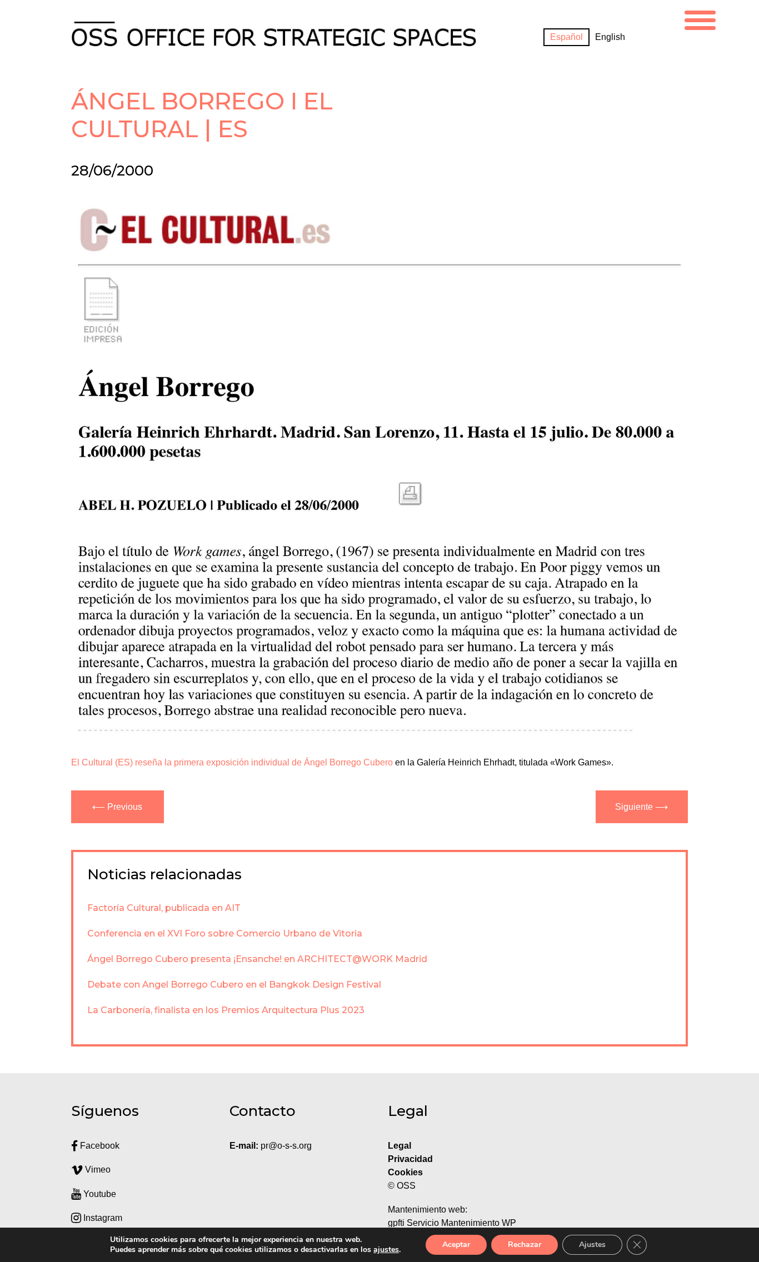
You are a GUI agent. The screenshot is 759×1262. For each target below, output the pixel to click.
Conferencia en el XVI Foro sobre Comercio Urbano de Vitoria (224, 933)
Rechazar (524, 1244)
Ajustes (592, 1244)
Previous (124, 807)
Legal (400, 1145)
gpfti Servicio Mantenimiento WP (452, 1223)
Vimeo (97, 1169)
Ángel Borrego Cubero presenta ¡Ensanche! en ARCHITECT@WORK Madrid (257, 959)
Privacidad (410, 1159)
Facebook (98, 1145)
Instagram (101, 1218)
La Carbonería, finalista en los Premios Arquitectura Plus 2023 (225, 1010)
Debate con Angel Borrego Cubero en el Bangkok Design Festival (234, 984)
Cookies (405, 1172)
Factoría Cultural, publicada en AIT (164, 908)
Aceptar (456, 1244)
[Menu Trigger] (700, 18)
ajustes (386, 1250)
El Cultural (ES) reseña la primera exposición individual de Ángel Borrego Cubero (232, 762)
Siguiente (634, 807)
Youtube (98, 1194)
